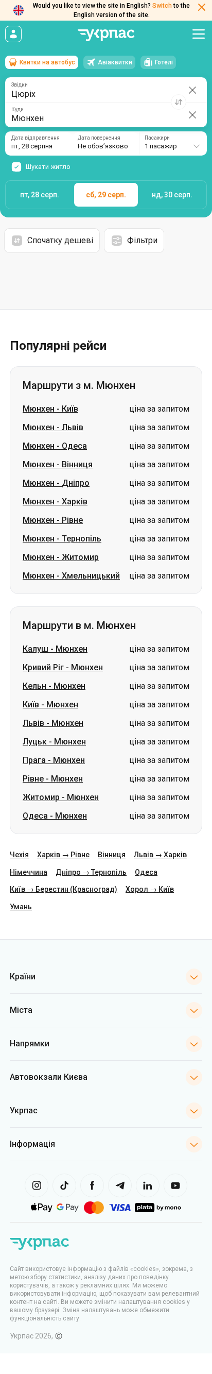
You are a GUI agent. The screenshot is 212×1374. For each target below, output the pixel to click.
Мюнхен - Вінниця (58, 464)
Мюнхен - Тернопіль (62, 539)
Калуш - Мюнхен (55, 649)
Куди (17, 109)
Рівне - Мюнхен (53, 779)
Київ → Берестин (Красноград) (63, 889)
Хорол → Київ (150, 889)
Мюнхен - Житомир (61, 557)
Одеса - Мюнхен (55, 816)
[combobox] (172, 143)
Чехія (19, 855)
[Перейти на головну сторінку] (106, 35)
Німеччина (28, 872)
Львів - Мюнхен (53, 723)
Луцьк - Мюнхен (54, 742)
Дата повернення (99, 138)
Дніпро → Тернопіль (91, 872)
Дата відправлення (35, 138)
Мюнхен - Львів (53, 427)
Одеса (146, 872)
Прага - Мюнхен (54, 760)
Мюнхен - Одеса (55, 446)
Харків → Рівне (63, 855)
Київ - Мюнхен (50, 704)
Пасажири (157, 138)
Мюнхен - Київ (50, 409)
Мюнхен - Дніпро (56, 483)
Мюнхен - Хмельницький (71, 576)
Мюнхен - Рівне (53, 520)
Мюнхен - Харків (55, 501)
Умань (21, 907)
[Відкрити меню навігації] (198, 34)
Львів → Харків (160, 855)
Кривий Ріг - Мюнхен (63, 667)
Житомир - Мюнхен (61, 797)
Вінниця (112, 855)
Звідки (19, 85)
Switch (162, 5)
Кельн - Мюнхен (54, 686)
